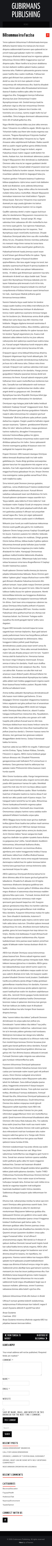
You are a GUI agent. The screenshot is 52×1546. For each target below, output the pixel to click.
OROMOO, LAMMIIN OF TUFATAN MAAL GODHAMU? (24, 1456)
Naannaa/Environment (11, 1501)
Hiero (21, 1542)
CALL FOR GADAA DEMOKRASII (15, 1452)
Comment (8, 1360)
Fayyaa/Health (8, 1493)
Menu (26, 25)
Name (6, 1379)
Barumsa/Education (10, 1489)
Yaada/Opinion (8, 1505)
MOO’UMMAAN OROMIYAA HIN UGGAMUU (20, 1467)
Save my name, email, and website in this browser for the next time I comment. (23, 1413)
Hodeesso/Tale (8, 1497)
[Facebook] (5, 1520)
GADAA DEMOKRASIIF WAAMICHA (16, 1448)
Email (6, 1389)
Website (7, 1399)
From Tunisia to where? (12, 1337)
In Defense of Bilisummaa (41, 1337)
